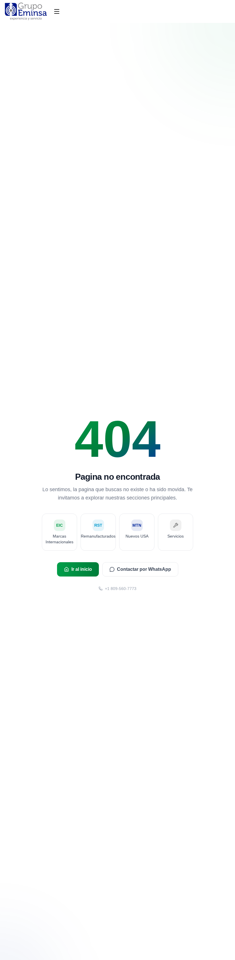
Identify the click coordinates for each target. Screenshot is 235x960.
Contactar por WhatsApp (144, 569)
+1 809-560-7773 (120, 588)
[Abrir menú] (56, 11)
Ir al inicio (81, 569)
